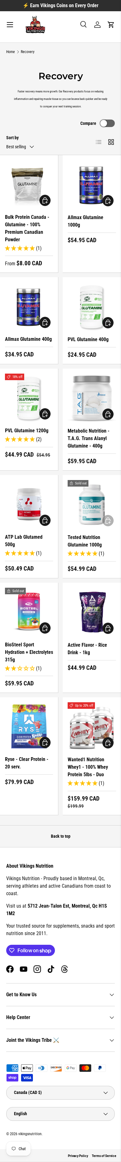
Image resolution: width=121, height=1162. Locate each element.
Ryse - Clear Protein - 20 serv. (26, 763)
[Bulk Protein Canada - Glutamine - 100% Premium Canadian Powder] (29, 184)
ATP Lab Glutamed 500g (24, 540)
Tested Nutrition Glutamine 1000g (85, 541)
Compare (88, 123)
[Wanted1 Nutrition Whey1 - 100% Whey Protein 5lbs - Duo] (92, 726)
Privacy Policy (78, 1156)
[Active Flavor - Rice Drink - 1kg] (92, 612)
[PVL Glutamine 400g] (92, 306)
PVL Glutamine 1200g (26, 431)
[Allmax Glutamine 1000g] (92, 184)
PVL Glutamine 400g (88, 339)
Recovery (27, 52)
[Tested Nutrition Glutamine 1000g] (92, 504)
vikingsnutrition (30, 1134)
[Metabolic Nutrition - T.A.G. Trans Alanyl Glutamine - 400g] (92, 398)
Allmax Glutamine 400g (28, 339)
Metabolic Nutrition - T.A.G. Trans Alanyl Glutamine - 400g (89, 438)
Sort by (12, 137)
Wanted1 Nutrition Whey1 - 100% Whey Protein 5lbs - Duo (88, 767)
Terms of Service (104, 1156)
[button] (111, 25)
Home (10, 52)
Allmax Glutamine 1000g (85, 221)
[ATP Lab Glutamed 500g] (29, 504)
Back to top (60, 836)
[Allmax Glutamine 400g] (29, 306)
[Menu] (10, 25)
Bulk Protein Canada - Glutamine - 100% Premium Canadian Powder (27, 228)
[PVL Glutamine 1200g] (29, 398)
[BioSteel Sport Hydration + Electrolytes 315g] (29, 612)
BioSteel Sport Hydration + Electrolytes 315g (29, 652)
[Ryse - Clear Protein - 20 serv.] (29, 726)
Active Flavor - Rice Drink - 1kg (87, 648)
